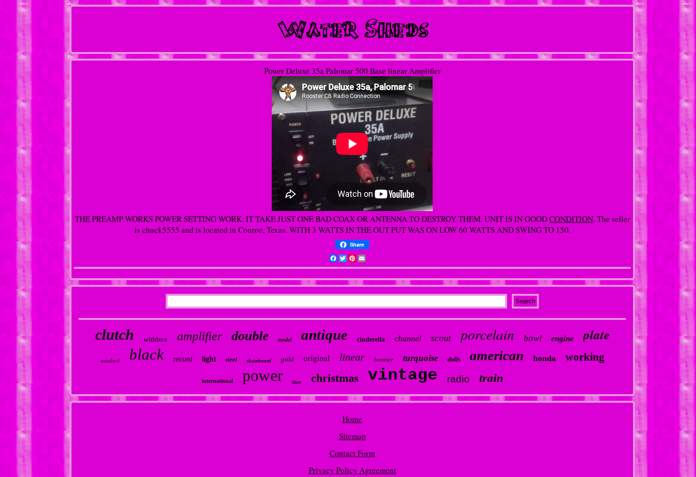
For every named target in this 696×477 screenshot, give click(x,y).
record (182, 359)
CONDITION (571, 218)
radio (458, 378)
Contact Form (352, 453)
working (585, 357)
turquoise (420, 358)
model (285, 339)
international (217, 381)
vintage (402, 375)
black (146, 354)
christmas (334, 378)
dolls (453, 359)
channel (407, 338)
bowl (533, 338)
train (491, 377)
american (497, 355)
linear (352, 357)
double (250, 335)
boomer (383, 359)
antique (324, 335)
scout (441, 338)
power (262, 375)
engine (562, 338)
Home (352, 419)
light (209, 359)
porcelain (487, 334)
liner (297, 382)
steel (231, 359)
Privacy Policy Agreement (352, 470)
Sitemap (352, 436)
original (316, 358)
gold (287, 359)
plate (596, 335)
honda (544, 358)
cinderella (371, 339)
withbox (155, 339)
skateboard (259, 360)
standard (110, 360)
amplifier (199, 336)
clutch (114, 334)
